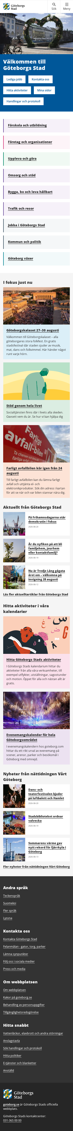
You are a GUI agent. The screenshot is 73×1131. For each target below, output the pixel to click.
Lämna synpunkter (15, 954)
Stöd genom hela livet (24, 405)
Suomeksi (9, 903)
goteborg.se (11, 1104)
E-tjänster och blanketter (19, 1063)
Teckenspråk (11, 896)
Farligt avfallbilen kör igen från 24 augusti (34, 470)
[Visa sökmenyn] (54, 6)
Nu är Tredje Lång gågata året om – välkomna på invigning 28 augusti (46, 575)
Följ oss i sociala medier (19, 961)
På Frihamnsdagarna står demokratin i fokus (47, 519)
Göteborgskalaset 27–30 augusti (32, 330)
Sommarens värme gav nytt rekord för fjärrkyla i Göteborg (47, 847)
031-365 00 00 (12, 1120)
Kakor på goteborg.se (17, 997)
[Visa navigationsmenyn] (66, 6)
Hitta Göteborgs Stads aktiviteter (33, 659)
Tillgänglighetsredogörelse (21, 1012)
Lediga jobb (14, 79)
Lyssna (7, 918)
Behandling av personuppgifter (24, 1005)
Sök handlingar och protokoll (22, 1048)
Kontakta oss (40, 79)
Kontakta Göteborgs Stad (20, 939)
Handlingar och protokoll (23, 101)
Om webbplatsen (14, 990)
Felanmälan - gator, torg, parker (24, 946)
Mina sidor (44, 90)
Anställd (8, 1070)
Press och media (14, 969)
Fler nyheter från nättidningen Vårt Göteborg (36, 867)
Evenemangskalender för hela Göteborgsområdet (30, 737)
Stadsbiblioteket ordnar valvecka (45, 818)
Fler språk (9, 911)
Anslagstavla (11, 1041)
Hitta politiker (12, 1056)
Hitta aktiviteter (17, 90)
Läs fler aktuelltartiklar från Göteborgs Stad (35, 594)
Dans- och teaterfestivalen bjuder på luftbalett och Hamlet (46, 794)
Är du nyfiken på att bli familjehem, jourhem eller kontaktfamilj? (45, 548)
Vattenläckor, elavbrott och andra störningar (33, 1033)
